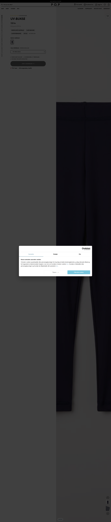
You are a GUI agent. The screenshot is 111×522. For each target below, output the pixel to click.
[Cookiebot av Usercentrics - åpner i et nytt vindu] (83, 249)
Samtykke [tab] (31, 254)
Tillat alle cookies (79, 272)
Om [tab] (80, 254)
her (68, 264)
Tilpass (54, 272)
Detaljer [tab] (55, 254)
